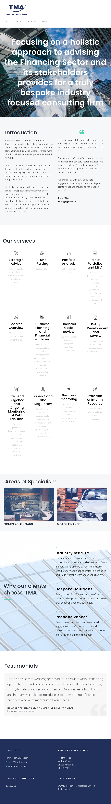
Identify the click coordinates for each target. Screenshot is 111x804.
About (19, 21)
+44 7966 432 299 (17, 766)
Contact (45, 21)
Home (9, 21)
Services (31, 21)
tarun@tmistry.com (17, 762)
